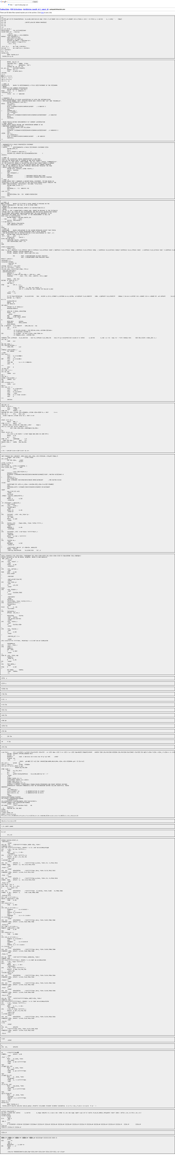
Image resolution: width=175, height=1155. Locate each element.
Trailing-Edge (4, 9)
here (42, 12)
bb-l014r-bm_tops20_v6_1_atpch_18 (35, 9)
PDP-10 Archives (16, 9)
